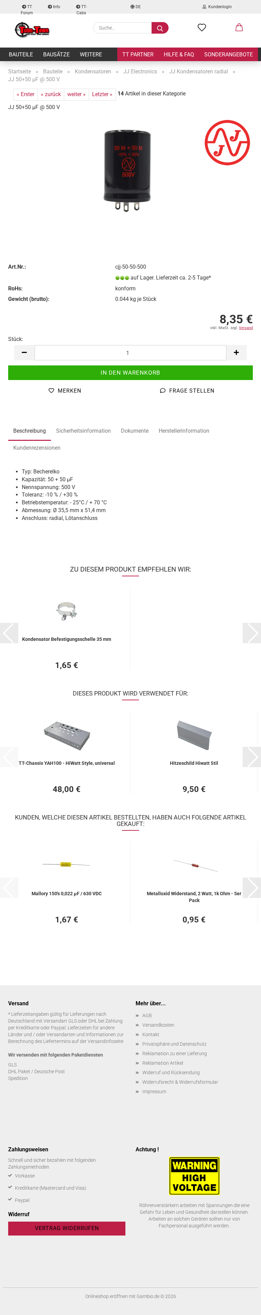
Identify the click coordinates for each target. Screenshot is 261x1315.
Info (56, 6)
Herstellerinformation (184, 431)
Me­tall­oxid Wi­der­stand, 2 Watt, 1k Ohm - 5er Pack (194, 896)
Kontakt (150, 1034)
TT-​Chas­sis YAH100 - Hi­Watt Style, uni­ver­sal (67, 763)
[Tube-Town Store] (32, 31)
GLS (12, 1064)
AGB (147, 1015)
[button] (239, 28)
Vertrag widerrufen (67, 1228)
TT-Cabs (81, 9)
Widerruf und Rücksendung (171, 1072)
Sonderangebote (228, 54)
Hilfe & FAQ (179, 54)
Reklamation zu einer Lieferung (174, 1053)
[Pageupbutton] (242, 1305)
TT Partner (138, 54)
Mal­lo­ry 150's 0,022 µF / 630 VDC (67, 893)
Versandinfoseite (105, 1041)
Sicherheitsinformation (83, 431)
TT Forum (27, 9)
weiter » (76, 94)
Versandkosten (158, 1025)
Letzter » (102, 94)
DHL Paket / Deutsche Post (36, 1071)
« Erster (25, 94)
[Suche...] (160, 28)
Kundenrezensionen (36, 448)
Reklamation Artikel (162, 1063)
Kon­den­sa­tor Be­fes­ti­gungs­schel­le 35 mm (66, 639)
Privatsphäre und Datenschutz (174, 1044)
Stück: (15, 339)
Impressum (154, 1091)
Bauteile (21, 54)
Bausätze (56, 54)
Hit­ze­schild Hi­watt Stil (194, 763)
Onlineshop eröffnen (106, 1296)
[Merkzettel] (202, 28)
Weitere (91, 54)
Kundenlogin (219, 6)
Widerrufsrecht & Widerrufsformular (180, 1082)
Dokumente (135, 431)
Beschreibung (29, 431)
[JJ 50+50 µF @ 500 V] (130, 168)
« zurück (51, 94)
